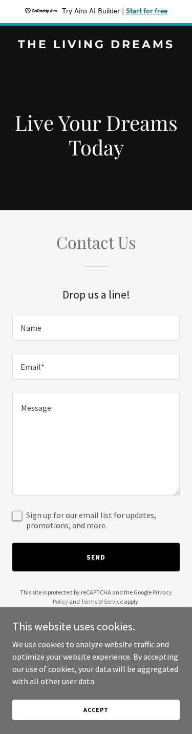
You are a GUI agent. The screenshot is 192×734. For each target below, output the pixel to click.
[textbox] (96, 327)
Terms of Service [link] (102, 601)
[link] (96, 45)
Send (96, 557)
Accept (95, 709)
